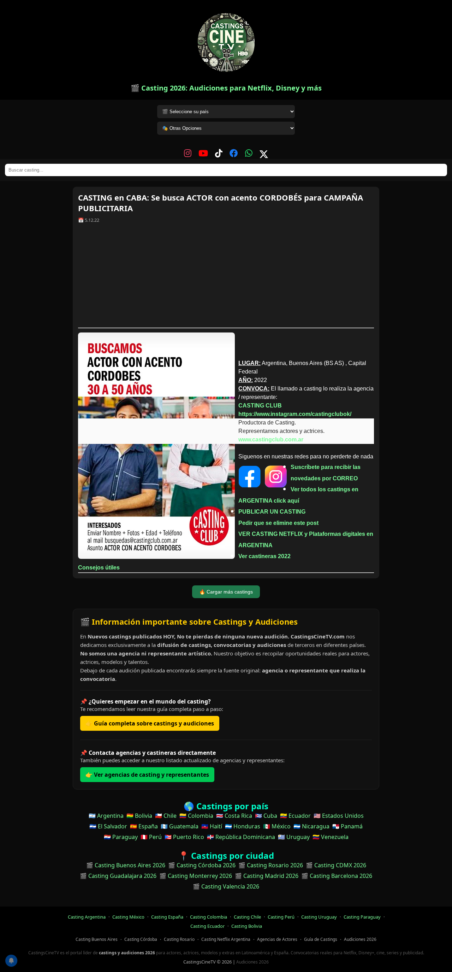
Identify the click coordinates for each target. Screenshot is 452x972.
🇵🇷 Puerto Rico (184, 837)
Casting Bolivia (246, 926)
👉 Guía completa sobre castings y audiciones (149, 723)
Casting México (128, 917)
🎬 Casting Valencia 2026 (226, 886)
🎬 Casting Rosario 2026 (270, 865)
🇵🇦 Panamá (347, 826)
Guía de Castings (320, 939)
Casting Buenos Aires (97, 939)
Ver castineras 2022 (264, 556)
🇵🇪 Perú (151, 837)
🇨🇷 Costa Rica (234, 816)
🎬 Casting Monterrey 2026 (195, 876)
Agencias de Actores (277, 939)
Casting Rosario (179, 939)
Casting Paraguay (362, 917)
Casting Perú (281, 917)
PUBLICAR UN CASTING (271, 512)
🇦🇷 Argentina (106, 816)
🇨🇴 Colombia (196, 816)
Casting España (167, 917)
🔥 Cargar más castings (226, 592)
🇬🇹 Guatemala (179, 826)
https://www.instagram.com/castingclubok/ (294, 414)
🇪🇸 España (144, 826)
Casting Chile (247, 917)
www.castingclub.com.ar (270, 439)
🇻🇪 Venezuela (331, 837)
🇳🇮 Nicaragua (311, 826)
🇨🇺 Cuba (266, 816)
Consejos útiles (99, 568)
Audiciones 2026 (360, 939)
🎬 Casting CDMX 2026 (336, 865)
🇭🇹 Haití (211, 826)
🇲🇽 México (277, 826)
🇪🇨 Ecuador (295, 816)
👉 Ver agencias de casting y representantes (147, 775)
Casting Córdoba (140, 939)
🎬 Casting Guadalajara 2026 (118, 876)
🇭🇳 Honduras (242, 826)
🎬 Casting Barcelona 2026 (336, 876)
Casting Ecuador (207, 926)
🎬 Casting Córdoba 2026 (202, 865)
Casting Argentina (87, 917)
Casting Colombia (208, 917)
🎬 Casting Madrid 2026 (266, 876)
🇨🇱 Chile (166, 816)
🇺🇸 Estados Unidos (339, 816)
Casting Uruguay (319, 917)
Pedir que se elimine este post (278, 523)
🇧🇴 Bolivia (139, 816)
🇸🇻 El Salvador (108, 826)
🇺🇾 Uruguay (294, 837)
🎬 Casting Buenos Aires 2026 (125, 865)
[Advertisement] (226, 278)
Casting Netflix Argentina (225, 939)
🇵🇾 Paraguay (121, 837)
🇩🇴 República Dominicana (241, 837)
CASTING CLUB (260, 406)
